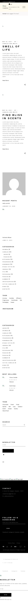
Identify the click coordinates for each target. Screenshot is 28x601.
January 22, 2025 (8, 206)
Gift (10, 406)
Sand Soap (12, 386)
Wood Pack (5, 411)
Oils (4, 271)
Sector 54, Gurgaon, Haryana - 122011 (13, 491)
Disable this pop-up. (6, 599)
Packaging (6, 274)
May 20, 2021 (7, 41)
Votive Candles (8, 284)
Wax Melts (13, 43)
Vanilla (16, 408)
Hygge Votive (7, 266)
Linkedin (22, 532)
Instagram (11, 532)
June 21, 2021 (7, 240)
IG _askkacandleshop (8, 496)
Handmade (6, 264)
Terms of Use (11, 543)
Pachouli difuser (7, 237)
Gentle (4, 406)
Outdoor (20, 406)
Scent (4, 408)
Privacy (18, 543)
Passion (7, 256)
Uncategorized (8, 281)
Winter (5, 289)
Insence (5, 269)
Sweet (10, 408)
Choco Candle (13, 377)
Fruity (17, 404)
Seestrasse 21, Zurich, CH (11, 559)
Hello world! (6, 203)
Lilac (14, 406)
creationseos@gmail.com (8, 1)
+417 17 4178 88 (8, 562)
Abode (6, 254)
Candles (5, 43)
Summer (5, 279)
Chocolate (5, 404)
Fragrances (6, 261)
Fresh (12, 404)
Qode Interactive (11, 550)
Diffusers (6, 259)
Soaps (12, 302)
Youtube (17, 532)
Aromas (5, 249)
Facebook (5, 532)
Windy (4, 286)
